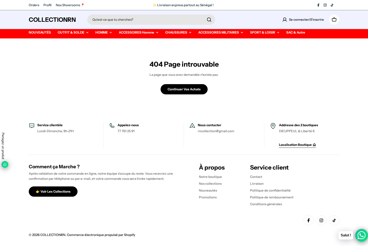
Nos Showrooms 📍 (70, 5)
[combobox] (151, 20)
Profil (47, 5)
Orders (34, 5)
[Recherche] (209, 19)
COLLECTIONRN (52, 19)
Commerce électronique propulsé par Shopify (101, 235)
